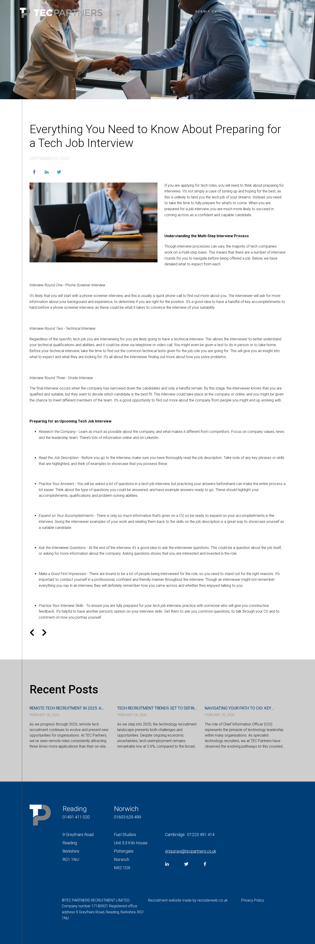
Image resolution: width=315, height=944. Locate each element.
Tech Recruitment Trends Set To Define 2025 (156, 708)
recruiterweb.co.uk (212, 900)
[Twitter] (186, 864)
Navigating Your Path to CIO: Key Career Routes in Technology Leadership (238, 708)
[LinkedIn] (167, 864)
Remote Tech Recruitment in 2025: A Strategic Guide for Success (65, 708)
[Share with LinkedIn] (46, 172)
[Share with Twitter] (59, 172)
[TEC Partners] (61, 14)
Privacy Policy (252, 900)
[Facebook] (205, 864)
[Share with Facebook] (34, 172)
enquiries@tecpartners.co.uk (190, 851)
